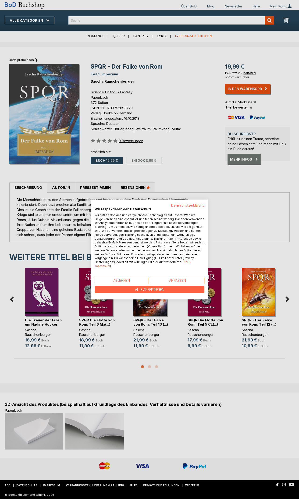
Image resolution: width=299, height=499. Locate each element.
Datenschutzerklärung (187, 205)
